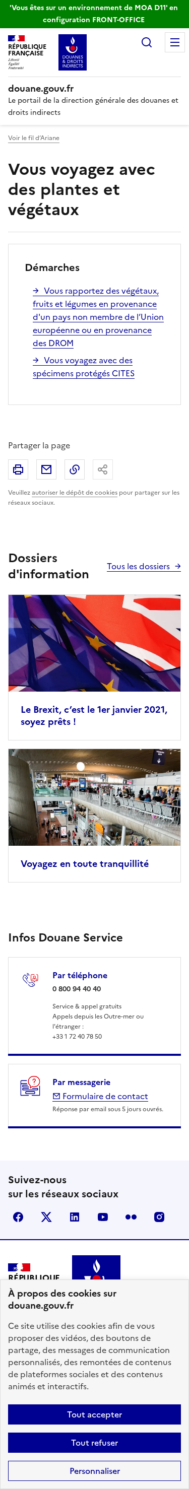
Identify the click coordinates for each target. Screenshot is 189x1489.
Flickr (131, 1217)
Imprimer (18, 469)
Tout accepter (94, 1414)
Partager (103, 469)
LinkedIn (75, 1217)
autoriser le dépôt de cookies (74, 492)
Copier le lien (75, 469)
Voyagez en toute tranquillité (85, 863)
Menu (175, 42)
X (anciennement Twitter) (46, 1217)
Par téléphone (79, 975)
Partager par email (46, 469)
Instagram (159, 1217)
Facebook (18, 1217)
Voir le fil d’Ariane (33, 138)
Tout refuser (94, 1443)
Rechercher (147, 42)
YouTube (103, 1217)
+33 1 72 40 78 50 (77, 1036)
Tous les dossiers (138, 566)
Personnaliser (95, 1471)
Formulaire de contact (104, 1096)
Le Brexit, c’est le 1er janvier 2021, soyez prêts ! (94, 715)
